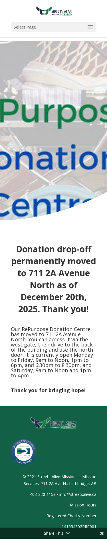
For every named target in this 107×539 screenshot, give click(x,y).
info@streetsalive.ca (77, 494)
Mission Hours (83, 505)
